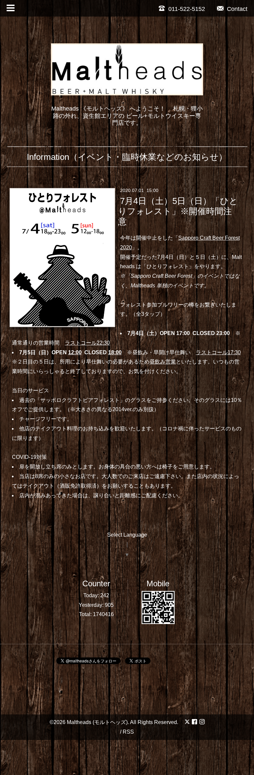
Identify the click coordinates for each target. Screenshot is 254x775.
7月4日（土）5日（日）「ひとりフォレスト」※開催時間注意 (177, 211)
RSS (128, 732)
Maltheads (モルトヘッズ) (97, 722)
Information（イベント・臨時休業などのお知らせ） (127, 157)
